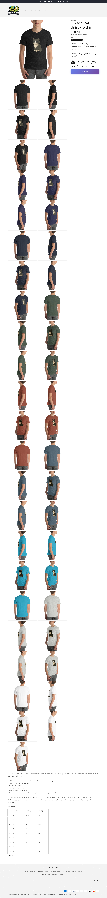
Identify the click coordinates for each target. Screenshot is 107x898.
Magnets (47, 871)
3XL (80, 66)
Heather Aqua (76, 53)
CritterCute (14, 894)
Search (26, 871)
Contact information (62, 894)
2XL (73, 66)
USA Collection (55, 871)
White (74, 56)
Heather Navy (76, 46)
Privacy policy (34, 894)
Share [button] (11, 855)
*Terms (68, 871)
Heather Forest (89, 46)
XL (93, 62)
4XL (86, 66)
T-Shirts (40, 871)
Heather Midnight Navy (79, 43)
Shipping (73, 34)
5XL (93, 66)
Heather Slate (89, 50)
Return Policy (46, 874)
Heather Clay (76, 50)
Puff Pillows (33, 871)
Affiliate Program (77, 871)
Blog (63, 871)
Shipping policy (51, 894)
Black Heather (76, 40)
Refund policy (42, 894)
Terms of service (72, 894)
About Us (54, 874)
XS (73, 62)
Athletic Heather (90, 53)
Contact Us (62, 874)
